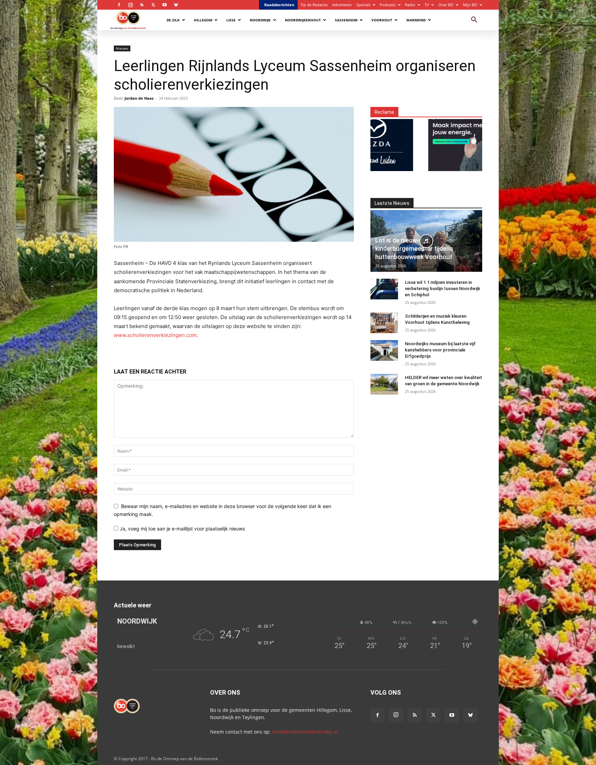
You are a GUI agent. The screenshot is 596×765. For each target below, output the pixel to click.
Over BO (446, 4)
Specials (363, 4)
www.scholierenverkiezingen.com (155, 335)
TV (427, 4)
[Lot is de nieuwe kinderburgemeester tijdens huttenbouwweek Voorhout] (426, 241)
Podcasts (388, 4)
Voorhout (381, 20)
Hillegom (203, 20)
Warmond (416, 20)
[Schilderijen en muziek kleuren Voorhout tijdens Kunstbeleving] (384, 322)
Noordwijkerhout (303, 20)
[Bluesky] (176, 5)
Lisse (231, 20)
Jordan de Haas (139, 98)
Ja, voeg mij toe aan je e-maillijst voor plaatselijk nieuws (181, 528)
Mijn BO (470, 4)
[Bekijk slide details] (440, 141)
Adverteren (342, 4)
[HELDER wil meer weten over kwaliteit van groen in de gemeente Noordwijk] (384, 384)
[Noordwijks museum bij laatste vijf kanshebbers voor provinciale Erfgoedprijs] (384, 350)
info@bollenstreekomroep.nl (305, 731)
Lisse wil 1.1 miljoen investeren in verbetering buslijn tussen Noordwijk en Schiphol (442, 288)
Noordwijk (260, 20)
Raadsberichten (279, 4)
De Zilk (173, 20)
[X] (153, 5)
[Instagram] (130, 5)
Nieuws (122, 48)
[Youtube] (164, 5)
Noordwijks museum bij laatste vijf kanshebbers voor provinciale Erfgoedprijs (440, 350)
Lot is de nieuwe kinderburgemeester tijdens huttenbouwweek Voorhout (414, 248)
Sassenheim (346, 20)
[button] (474, 20)
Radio (410, 4)
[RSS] (142, 5)
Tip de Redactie (314, 4)
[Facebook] (119, 5)
